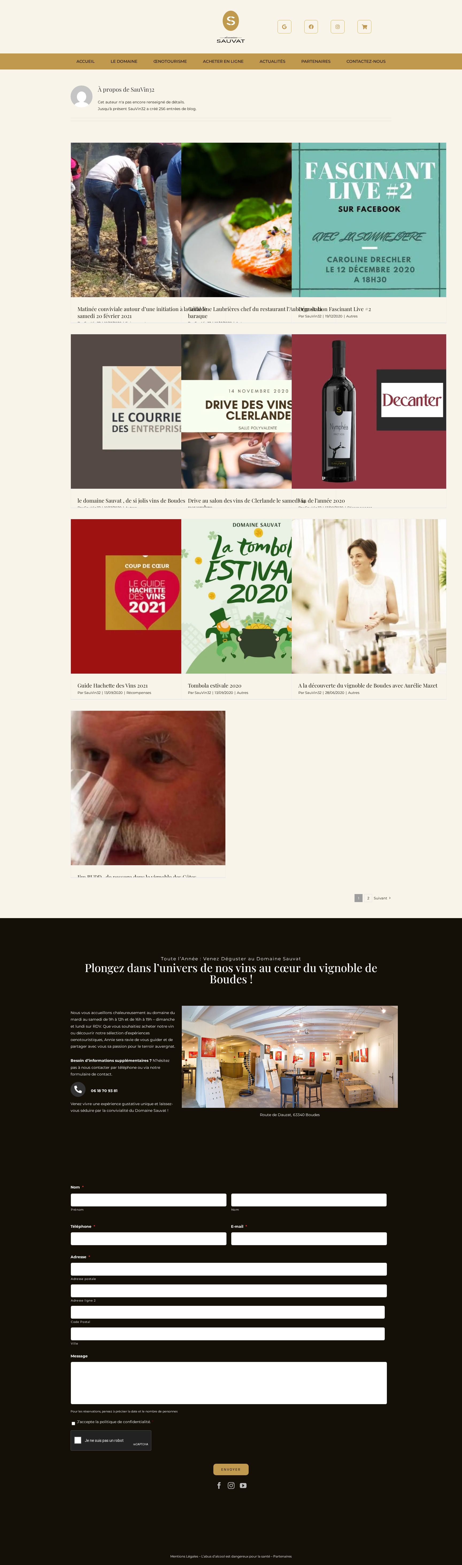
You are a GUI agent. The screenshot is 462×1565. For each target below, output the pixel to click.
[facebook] (219, 1485)
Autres (351, 316)
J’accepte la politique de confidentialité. (114, 1421)
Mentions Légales (184, 1556)
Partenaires (282, 1556)
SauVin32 (313, 316)
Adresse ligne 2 (83, 1300)
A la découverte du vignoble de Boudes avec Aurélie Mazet (367, 685)
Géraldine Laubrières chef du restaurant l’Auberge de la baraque (255, 312)
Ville (74, 1343)
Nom (235, 1209)
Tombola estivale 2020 (214, 685)
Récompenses (138, 692)
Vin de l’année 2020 (321, 500)
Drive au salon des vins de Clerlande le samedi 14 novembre (246, 504)
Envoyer (231, 1469)
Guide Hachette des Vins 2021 (113, 685)
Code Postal (80, 1322)
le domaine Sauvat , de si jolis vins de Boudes (131, 500)
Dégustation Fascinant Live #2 (334, 308)
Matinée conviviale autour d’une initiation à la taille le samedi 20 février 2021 (142, 312)
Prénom (77, 1209)
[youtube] (243, 1485)
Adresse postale (83, 1279)
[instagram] (231, 1485)
